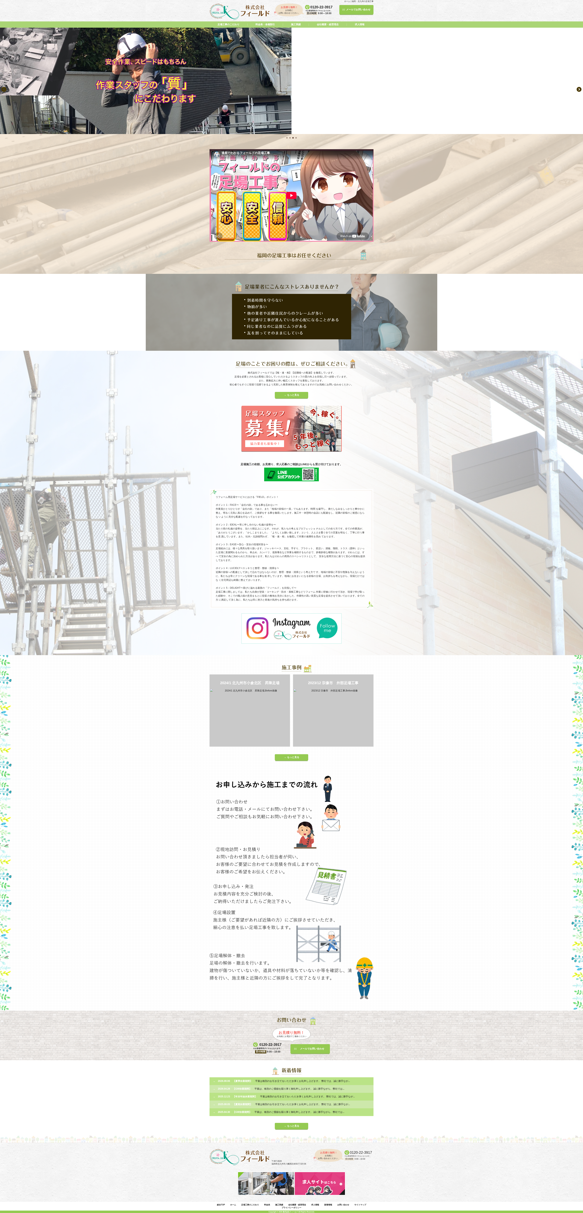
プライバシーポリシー (291, 1207)
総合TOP (221, 1205)
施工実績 (296, 24)
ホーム (233, 1205)
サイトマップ (360, 1205)
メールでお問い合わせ (358, 9)
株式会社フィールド (290, 1212)
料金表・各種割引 (265, 24)
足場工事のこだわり (228, 24)
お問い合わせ (343, 1205)
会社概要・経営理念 (328, 24)
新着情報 (328, 1205)
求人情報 (360, 24)
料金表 (267, 1205)
